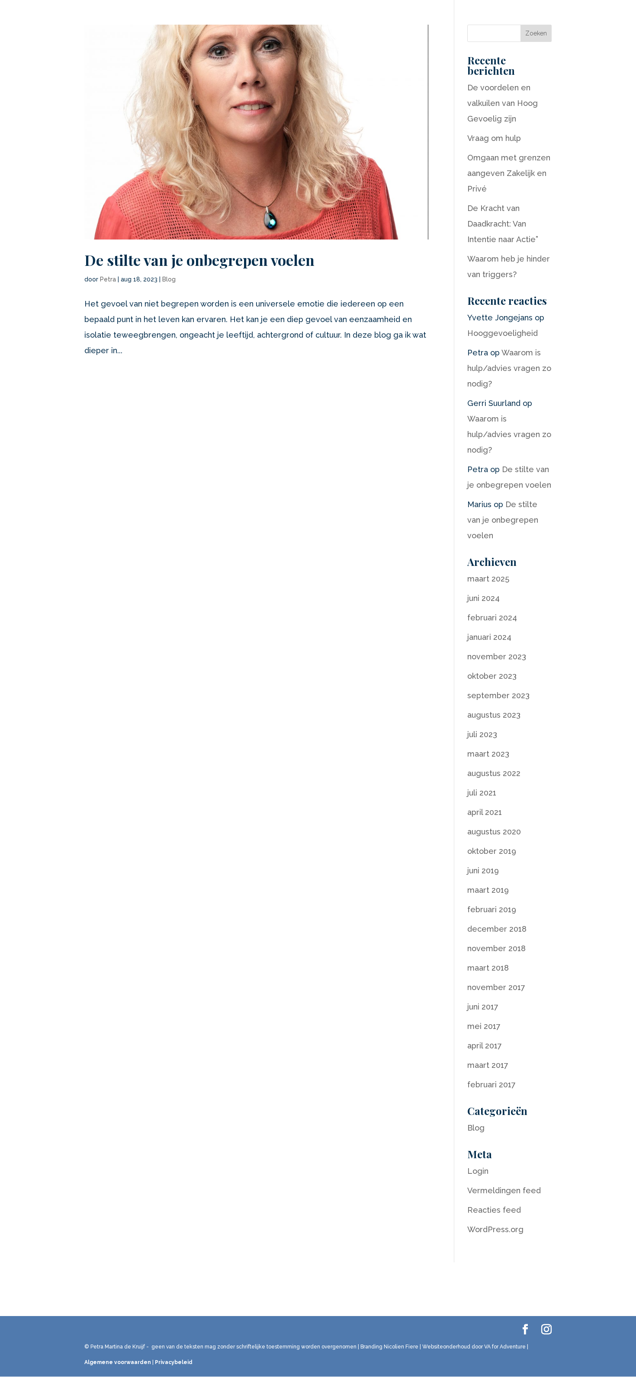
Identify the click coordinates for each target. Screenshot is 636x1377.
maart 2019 (488, 890)
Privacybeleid (174, 1362)
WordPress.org (495, 1229)
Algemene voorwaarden (117, 1362)
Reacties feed (494, 1209)
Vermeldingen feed (504, 1190)
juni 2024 (483, 598)
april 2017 (484, 1045)
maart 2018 (488, 967)
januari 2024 (489, 637)
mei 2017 (484, 1026)
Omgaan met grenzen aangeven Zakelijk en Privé (508, 173)
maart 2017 (487, 1065)
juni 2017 (482, 1006)
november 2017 (496, 987)
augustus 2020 (494, 831)
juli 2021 (481, 792)
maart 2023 (488, 753)
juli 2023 (482, 734)
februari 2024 (492, 617)
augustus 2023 (493, 714)
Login (477, 1171)
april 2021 (484, 812)
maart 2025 (488, 578)
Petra (108, 279)
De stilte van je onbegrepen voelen (199, 260)
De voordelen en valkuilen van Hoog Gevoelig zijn (502, 103)
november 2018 (496, 948)
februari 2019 (491, 909)
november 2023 (496, 656)
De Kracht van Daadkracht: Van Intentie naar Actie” (502, 224)
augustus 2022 (493, 773)
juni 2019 (483, 870)
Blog (169, 279)
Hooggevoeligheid (502, 333)
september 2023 (498, 695)
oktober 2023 (492, 676)
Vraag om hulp (494, 138)
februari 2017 (491, 1084)
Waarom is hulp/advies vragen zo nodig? (509, 368)
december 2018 (497, 928)
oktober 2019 (491, 851)
